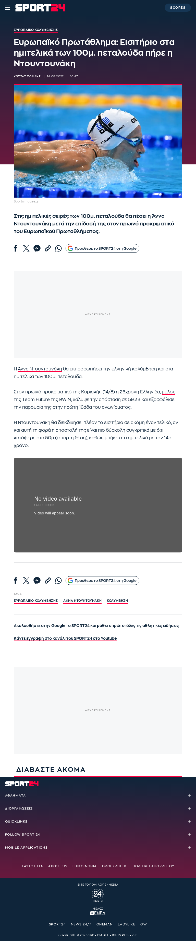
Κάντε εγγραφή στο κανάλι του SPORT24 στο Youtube (65, 639)
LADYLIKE (127, 924)
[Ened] (97, 912)
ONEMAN (104, 924)
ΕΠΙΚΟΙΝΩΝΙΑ (84, 866)
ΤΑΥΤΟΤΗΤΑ (32, 866)
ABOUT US (57, 866)
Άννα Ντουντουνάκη (40, 369)
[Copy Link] (47, 248)
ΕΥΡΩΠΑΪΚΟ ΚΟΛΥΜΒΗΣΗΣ (36, 600)
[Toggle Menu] (7, 7)
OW (143, 924)
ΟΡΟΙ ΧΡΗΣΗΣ (115, 866)
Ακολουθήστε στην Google (40, 626)
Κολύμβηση (117, 600)
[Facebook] (15, 248)
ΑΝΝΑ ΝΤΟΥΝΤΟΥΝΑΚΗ (82, 600)
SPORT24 (57, 924)
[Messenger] (37, 248)
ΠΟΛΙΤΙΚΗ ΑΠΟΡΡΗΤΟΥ (153, 866)
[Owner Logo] (98, 895)
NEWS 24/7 (81, 924)
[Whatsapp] (58, 248)
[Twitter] (26, 248)
